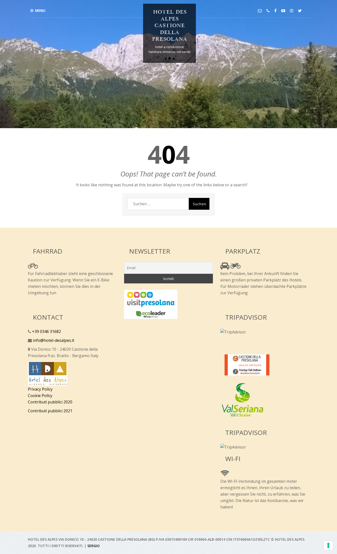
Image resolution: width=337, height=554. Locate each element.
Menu (40, 10)
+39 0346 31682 (46, 331)
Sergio (93, 545)
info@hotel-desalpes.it (53, 340)
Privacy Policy (40, 389)
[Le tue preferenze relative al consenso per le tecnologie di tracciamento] (328, 545)
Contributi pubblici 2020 (50, 402)
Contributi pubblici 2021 (50, 411)
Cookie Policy (40, 395)
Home (168, 68)
